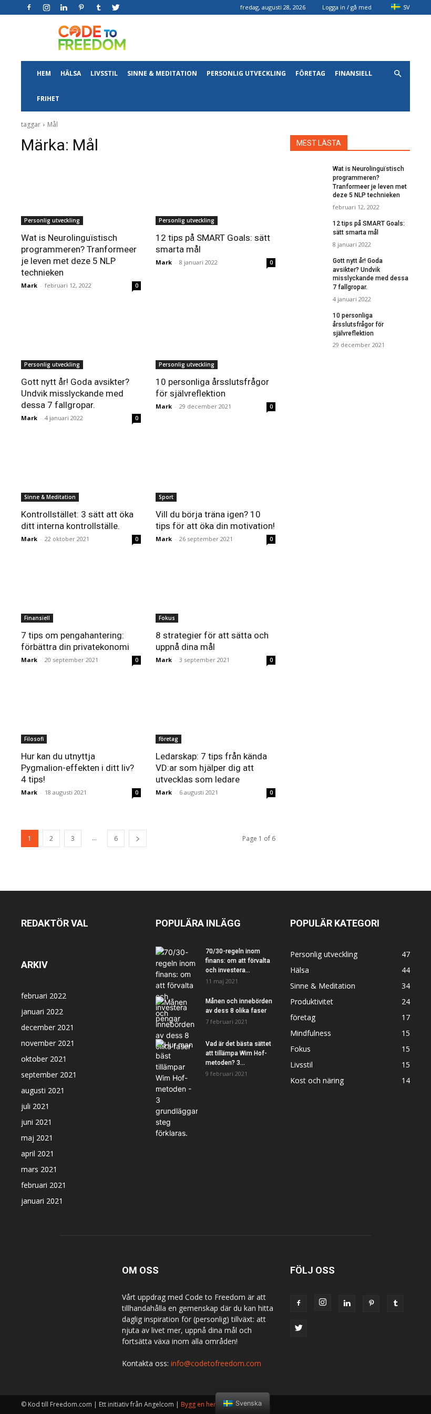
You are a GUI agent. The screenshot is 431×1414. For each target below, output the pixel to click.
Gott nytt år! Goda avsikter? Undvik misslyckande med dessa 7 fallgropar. (75, 393)
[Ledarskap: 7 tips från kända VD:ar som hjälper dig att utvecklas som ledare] (215, 714)
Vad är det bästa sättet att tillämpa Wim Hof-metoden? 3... (238, 1053)
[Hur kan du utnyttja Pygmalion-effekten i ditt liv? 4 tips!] (81, 714)
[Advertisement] (286, 38)
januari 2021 (42, 1201)
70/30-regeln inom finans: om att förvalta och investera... (238, 961)
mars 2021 (39, 1169)
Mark (29, 285)
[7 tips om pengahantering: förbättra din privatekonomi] (81, 593)
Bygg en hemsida (206, 1404)
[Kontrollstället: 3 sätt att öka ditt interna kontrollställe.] (81, 472)
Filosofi (34, 738)
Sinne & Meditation (162, 73)
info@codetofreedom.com (216, 1363)
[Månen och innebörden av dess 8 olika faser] (177, 1024)
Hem (44, 73)
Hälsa (70, 73)
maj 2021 (37, 1138)
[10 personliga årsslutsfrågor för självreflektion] (215, 339)
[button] (397, 74)
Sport (166, 497)
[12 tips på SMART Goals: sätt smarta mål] (215, 195)
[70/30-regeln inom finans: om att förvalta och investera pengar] (177, 985)
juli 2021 (35, 1106)
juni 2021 (36, 1122)
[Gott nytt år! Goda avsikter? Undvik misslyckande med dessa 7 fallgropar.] (81, 339)
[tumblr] (98, 7)
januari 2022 (42, 1011)
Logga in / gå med (347, 7)
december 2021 (47, 1027)
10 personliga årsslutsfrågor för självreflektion (358, 324)
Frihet (48, 98)
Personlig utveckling (246, 73)
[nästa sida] (138, 838)
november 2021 (48, 1043)
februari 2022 (43, 996)
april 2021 (37, 1153)
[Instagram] (46, 7)
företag (310, 73)
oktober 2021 (44, 1059)
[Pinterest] (81, 7)
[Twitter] (116, 7)
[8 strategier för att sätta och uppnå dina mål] (215, 593)
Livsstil (104, 73)
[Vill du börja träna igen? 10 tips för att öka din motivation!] (215, 472)
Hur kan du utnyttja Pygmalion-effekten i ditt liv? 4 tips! (77, 768)
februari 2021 (43, 1185)
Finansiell (353, 73)
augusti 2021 (43, 1090)
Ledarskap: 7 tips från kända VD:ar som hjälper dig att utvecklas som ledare (211, 768)
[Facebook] (29, 7)
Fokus (167, 618)
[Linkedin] (63, 7)
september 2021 (49, 1075)
